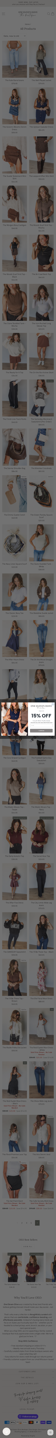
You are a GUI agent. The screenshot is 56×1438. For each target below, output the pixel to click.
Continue (41, 730)
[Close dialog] (53, 704)
